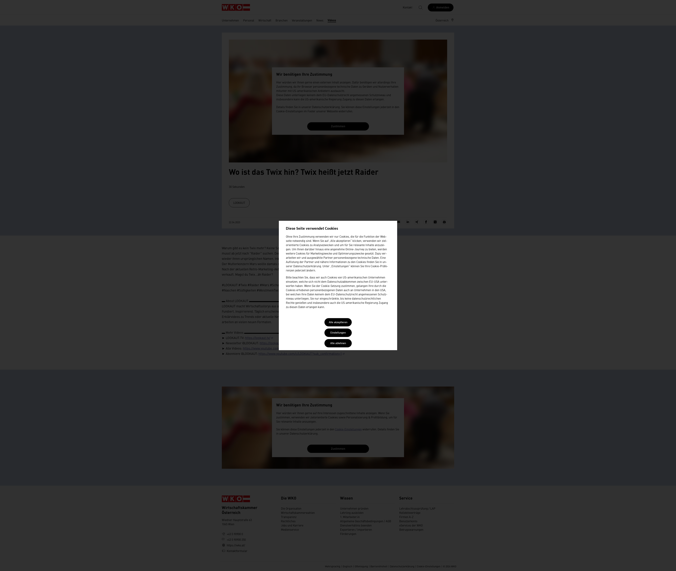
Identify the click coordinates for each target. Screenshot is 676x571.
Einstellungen (338, 333)
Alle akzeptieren (338, 322)
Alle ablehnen (338, 343)
